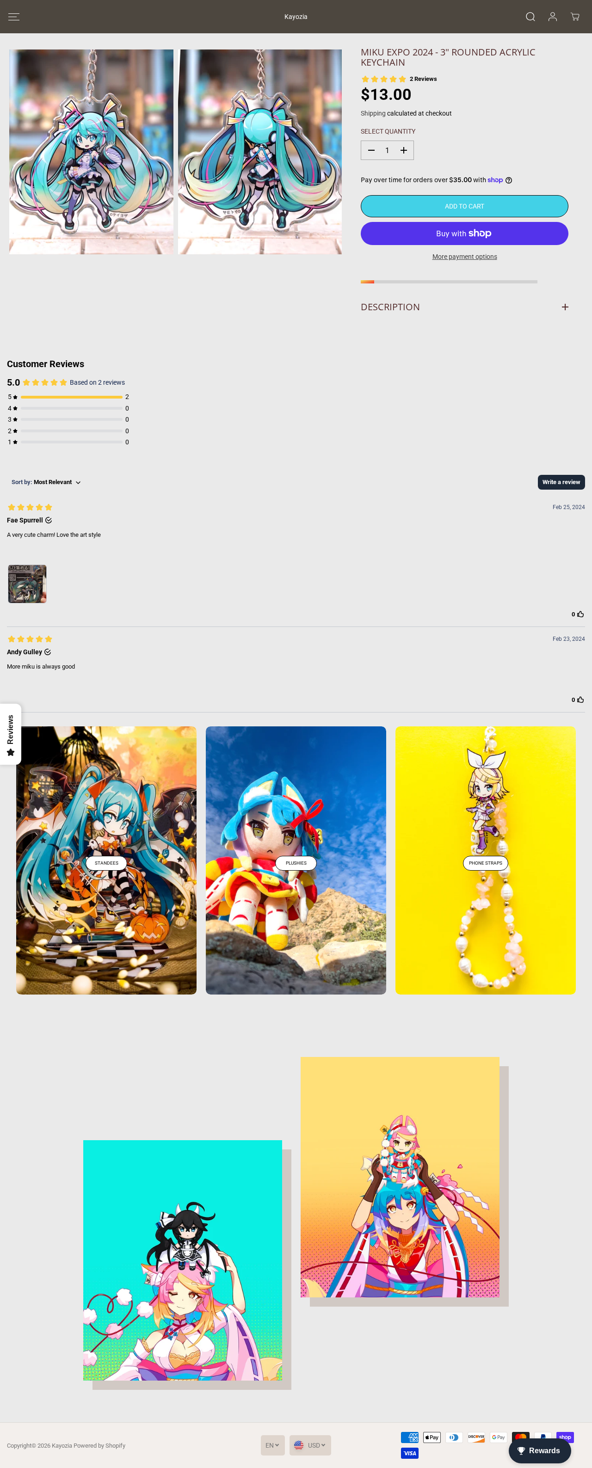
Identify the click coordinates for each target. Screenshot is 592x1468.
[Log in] (553, 16)
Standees (106, 863)
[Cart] (575, 16)
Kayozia (62, 1445)
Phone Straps (485, 863)
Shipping (373, 113)
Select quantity (388, 131)
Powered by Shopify (99, 1445)
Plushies (296, 863)
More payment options (464, 256)
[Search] (530, 16)
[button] (13, 16)
